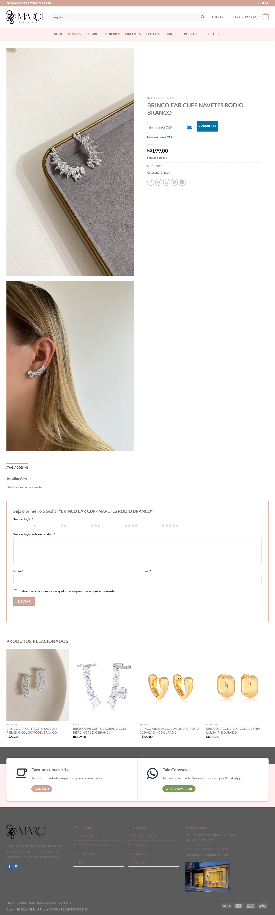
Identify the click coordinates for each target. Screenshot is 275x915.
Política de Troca (42, 902)
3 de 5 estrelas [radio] (79, 525)
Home (58, 34)
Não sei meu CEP (159, 137)
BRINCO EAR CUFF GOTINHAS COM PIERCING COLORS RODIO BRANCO (31, 730)
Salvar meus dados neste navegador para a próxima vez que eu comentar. (68, 591)
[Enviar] (202, 17)
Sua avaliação (23, 519)
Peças (10, 902)
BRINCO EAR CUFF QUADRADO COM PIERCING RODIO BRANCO (99, 730)
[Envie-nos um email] (266, 3)
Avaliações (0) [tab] (17, 467)
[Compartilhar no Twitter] (158, 182)
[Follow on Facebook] (258, 3)
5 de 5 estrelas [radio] (151, 525)
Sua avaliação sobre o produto (34, 534)
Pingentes (133, 34)
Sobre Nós (141, 853)
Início (152, 98)
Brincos (74, 34)
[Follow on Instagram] (262, 3)
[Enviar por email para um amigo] (166, 182)
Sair (81, 862)
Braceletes (212, 34)
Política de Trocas (145, 836)
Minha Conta (87, 853)
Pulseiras (153, 34)
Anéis (171, 34)
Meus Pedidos (88, 836)
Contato (139, 862)
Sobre (21, 902)
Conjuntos (189, 34)
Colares (92, 34)
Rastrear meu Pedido (93, 845)
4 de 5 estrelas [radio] (113, 525)
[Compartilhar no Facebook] (150, 182)
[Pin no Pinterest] (174, 182)
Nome (18, 571)
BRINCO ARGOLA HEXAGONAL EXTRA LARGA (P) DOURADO (233, 730)
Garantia (139, 845)
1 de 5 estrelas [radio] (22, 525)
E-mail (146, 571)
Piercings (112, 34)
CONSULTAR (207, 126)
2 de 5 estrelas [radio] (49, 525)
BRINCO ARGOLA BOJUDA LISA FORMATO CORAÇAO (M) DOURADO (169, 730)
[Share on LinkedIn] (182, 182)
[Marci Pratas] (24, 17)
